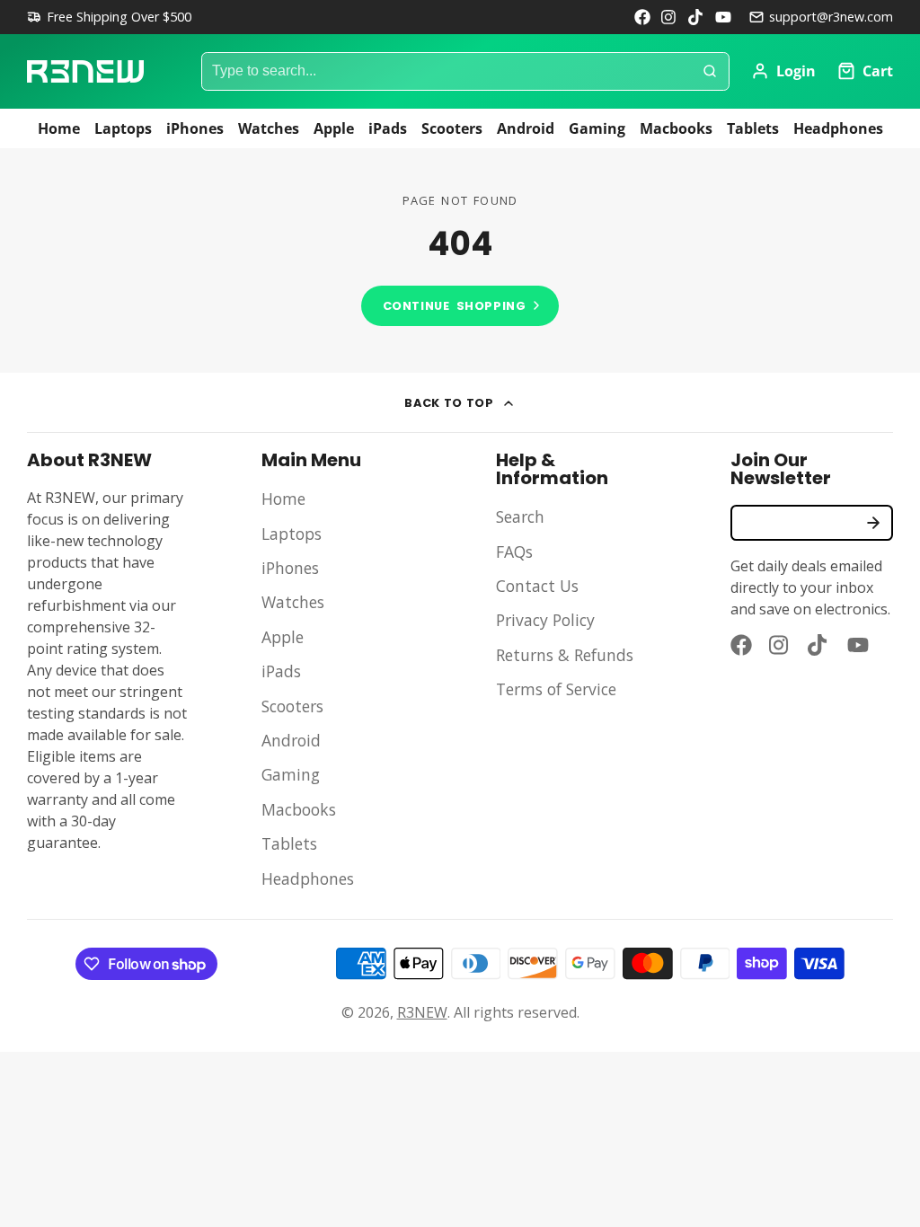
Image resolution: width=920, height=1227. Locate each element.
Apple (334, 128)
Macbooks (676, 128)
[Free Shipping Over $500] (109, 17)
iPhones (195, 128)
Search (520, 516)
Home (59, 128)
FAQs (514, 551)
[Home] (85, 71)
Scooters (451, 128)
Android (525, 128)
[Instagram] (669, 17)
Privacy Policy (545, 620)
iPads (387, 128)
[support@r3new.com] (821, 17)
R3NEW (422, 1012)
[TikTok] (696, 17)
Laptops (123, 128)
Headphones (838, 128)
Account (783, 71)
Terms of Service (556, 689)
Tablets (753, 128)
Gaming (597, 128)
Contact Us (537, 585)
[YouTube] (723, 17)
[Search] (710, 72)
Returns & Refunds (564, 655)
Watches (268, 128)
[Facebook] (642, 17)
